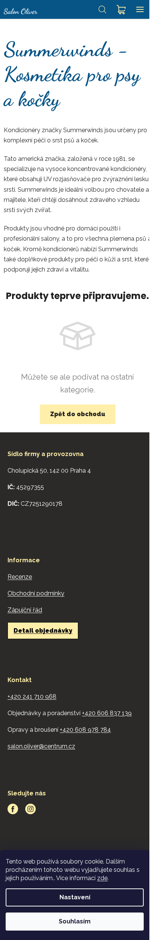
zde (102, 878)
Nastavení (74, 897)
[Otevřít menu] (140, 9)
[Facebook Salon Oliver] (13, 809)
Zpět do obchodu (77, 414)
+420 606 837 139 (107, 713)
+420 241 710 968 (32, 696)
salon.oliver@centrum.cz (41, 746)
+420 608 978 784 (85, 729)
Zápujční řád (25, 609)
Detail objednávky (43, 630)
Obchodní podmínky (36, 593)
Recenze (20, 576)
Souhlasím (75, 921)
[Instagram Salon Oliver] (30, 809)
